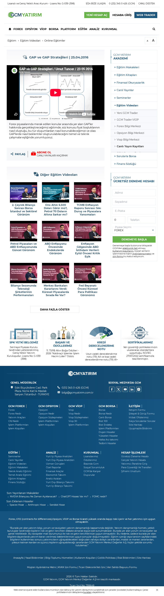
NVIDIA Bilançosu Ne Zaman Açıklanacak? (33, 496)
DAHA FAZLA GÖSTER (54, 309)
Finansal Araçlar (55, 471)
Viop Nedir (74, 413)
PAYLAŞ (20, 154)
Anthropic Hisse (36, 504)
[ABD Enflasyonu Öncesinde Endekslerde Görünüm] (55, 231)
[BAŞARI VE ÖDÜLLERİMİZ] (62, 332)
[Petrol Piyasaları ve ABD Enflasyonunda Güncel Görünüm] (23, 231)
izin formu (118, 256)
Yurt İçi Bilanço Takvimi (59, 486)
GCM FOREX (16, 406)
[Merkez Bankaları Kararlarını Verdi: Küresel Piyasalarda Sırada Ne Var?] (55, 273)
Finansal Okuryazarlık (130, 82)
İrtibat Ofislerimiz (138, 417)
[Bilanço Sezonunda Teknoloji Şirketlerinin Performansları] (23, 273)
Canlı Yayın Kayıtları (130, 146)
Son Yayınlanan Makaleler (23, 493)
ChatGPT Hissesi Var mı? (74, 496)
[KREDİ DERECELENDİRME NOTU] (101, 332)
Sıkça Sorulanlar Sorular (142, 421)
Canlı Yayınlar (125, 90)
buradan (87, 592)
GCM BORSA (107, 406)
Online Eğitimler (54, 40)
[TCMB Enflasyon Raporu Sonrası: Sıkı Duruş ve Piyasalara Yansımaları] (87, 192)
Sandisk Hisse (57, 504)
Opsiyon (43, 410)
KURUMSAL (91, 452)
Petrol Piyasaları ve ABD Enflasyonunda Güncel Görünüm (23, 247)
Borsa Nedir (105, 413)
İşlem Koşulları (16, 428)
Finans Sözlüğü (126, 163)
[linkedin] (132, 389)
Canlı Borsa (105, 417)
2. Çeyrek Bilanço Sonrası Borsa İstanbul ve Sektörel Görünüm (23, 209)
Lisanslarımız (91, 456)
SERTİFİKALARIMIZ (140, 342)
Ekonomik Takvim (56, 475)
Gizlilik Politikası (106, 557)
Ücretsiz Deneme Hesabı (135, 456)
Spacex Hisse (17, 504)
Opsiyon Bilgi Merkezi (130, 132)
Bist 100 (103, 421)
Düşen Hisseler (107, 432)
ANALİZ (51, 452)
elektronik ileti (130, 248)
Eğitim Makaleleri (128, 67)
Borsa (102, 410)
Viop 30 (73, 421)
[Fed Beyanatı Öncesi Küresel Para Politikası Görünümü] (87, 273)
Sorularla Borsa (126, 156)
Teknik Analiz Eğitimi (20, 471)
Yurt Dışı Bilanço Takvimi (60, 482)
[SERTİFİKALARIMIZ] (140, 332)
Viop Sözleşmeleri (78, 417)
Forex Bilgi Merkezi (129, 126)
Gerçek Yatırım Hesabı (133, 460)
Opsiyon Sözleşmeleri (50, 417)
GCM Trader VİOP (128, 119)
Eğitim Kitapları (127, 74)
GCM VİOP (75, 406)
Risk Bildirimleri (126, 557)
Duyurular (89, 475)
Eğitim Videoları (127, 105)
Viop (71, 410)
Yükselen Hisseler (108, 435)
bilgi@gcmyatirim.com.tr (77, 392)
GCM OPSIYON (48, 406)
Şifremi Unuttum (130, 471)
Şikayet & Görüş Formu (142, 413)
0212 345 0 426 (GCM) (75, 387)
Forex (11, 410)
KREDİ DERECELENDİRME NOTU (101, 346)
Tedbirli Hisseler (107, 443)
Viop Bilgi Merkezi (128, 139)
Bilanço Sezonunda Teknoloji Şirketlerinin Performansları (23, 290)
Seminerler (124, 97)
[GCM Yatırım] (24, 16)
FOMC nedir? (99, 496)
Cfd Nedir (13, 421)
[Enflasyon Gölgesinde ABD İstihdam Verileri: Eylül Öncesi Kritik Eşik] (87, 231)
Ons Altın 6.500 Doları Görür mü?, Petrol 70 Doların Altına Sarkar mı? (55, 209)
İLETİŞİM (134, 406)
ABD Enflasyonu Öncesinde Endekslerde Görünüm (55, 248)
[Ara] (154, 29)
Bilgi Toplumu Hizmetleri (59, 557)
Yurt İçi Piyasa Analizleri (59, 456)
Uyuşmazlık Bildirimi (140, 428)
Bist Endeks (105, 424)
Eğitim (12, 40)
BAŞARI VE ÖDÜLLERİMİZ (62, 344)
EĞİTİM (13, 452)
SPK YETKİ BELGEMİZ (23, 342)
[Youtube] (125, 389)
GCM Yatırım (50, 579)
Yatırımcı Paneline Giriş (134, 463)
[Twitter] (118, 389)
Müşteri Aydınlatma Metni (41, 567)
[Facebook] (111, 389)
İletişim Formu (137, 410)
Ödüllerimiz (90, 460)
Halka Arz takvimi (108, 439)
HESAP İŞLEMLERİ (133, 452)
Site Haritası (135, 424)
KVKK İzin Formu (67, 567)
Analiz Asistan (53, 478)
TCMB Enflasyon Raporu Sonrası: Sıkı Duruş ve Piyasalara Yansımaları (87, 209)
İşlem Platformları (18, 424)
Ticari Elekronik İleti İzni (92, 567)
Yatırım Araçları (17, 417)
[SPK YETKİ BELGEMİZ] (23, 332)
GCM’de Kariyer (92, 471)
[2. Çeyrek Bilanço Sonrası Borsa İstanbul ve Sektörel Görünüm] (23, 192)
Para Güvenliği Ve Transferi (136, 467)
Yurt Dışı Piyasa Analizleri (60, 460)
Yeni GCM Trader (127, 113)
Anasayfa (18, 557)
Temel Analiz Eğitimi (19, 475)
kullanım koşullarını (123, 250)
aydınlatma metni (141, 253)
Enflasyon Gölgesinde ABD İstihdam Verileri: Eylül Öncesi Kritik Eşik (87, 250)
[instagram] (138, 389)
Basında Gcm (91, 463)
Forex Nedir (14, 413)
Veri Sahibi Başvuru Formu (122, 567)
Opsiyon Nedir (46, 413)
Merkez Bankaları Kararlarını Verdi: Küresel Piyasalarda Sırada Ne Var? (55, 290)
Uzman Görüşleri (55, 463)
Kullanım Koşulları (85, 557)
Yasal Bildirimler (34, 557)
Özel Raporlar (53, 467)
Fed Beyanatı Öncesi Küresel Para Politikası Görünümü (88, 290)
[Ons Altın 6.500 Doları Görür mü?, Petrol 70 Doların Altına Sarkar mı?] (55, 192)
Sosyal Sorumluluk (94, 467)
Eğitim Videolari (30, 40)
